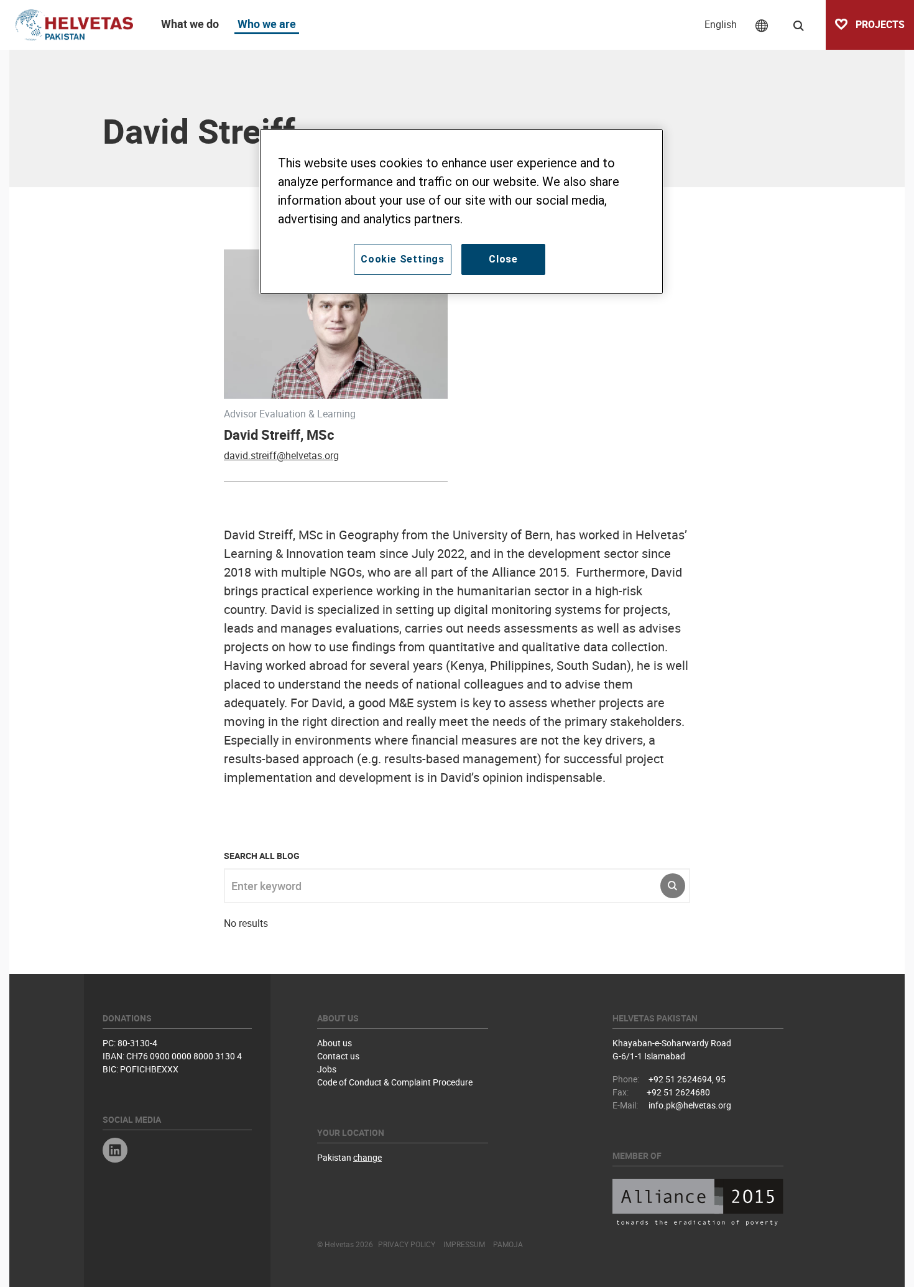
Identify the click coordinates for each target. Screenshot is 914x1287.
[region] (461, 211)
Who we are (267, 23)
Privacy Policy (406, 1244)
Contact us (338, 1056)
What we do (190, 23)
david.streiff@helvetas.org (281, 455)
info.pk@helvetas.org (690, 1105)
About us (334, 1043)
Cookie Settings (403, 259)
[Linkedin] (115, 1152)
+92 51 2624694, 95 (687, 1079)
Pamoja (508, 1244)
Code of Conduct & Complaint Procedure (395, 1082)
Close (503, 259)
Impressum (464, 1244)
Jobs (326, 1069)
